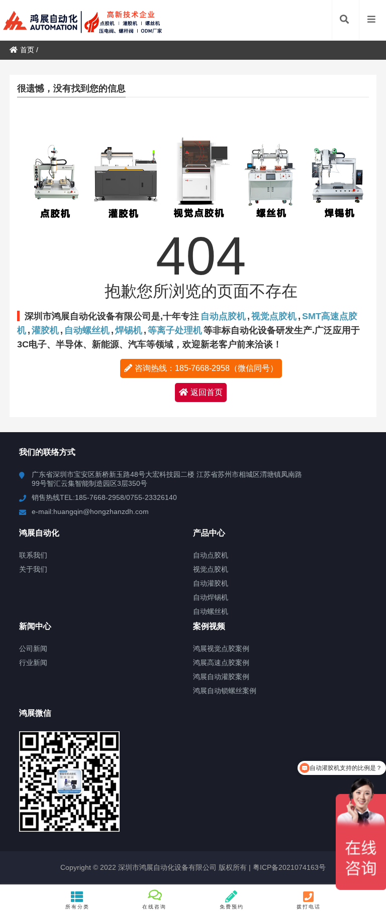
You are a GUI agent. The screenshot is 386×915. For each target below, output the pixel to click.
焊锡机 (128, 330)
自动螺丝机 (87, 330)
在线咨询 (154, 906)
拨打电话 (309, 906)
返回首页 (206, 392)
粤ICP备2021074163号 (288, 867)
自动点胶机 (223, 316)
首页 (27, 50)
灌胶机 (45, 330)
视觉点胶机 (274, 316)
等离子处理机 (175, 330)
